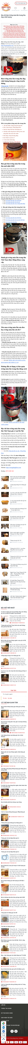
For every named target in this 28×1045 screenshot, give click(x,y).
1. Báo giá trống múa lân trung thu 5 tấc (14, 30)
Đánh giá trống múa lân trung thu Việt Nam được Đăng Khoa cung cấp (15, 33)
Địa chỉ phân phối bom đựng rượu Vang (11, 802)
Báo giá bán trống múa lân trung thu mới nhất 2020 (14, 29)
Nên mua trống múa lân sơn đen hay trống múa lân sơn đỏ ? (14, 34)
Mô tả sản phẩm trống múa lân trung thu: (15, 27)
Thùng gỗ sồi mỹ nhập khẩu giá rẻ (10, 838)
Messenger (4, 1033)
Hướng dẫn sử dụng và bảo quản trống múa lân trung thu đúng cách (14, 35)
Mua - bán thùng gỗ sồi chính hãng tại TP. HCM (13, 955)
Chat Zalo (3, 1029)
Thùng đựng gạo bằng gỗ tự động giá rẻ (11, 822)
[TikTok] (16, 1031)
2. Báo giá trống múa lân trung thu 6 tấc (15, 31)
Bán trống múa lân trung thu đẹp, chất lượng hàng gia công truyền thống (14, 26)
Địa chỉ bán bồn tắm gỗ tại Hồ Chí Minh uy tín (13, 969)
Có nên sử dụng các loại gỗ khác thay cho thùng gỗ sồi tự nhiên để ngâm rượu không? (14, 612)
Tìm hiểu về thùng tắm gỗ (8, 926)
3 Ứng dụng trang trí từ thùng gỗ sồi (10, 655)
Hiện (16, 24)
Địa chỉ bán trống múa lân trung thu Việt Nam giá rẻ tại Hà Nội (15, 37)
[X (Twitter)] (12, 1031)
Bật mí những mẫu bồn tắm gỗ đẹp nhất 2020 (13, 897)
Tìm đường (3, 1025)
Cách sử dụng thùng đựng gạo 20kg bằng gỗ (13, 812)
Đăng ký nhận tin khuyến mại (11, 1025)
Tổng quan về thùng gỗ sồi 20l (9, 912)
